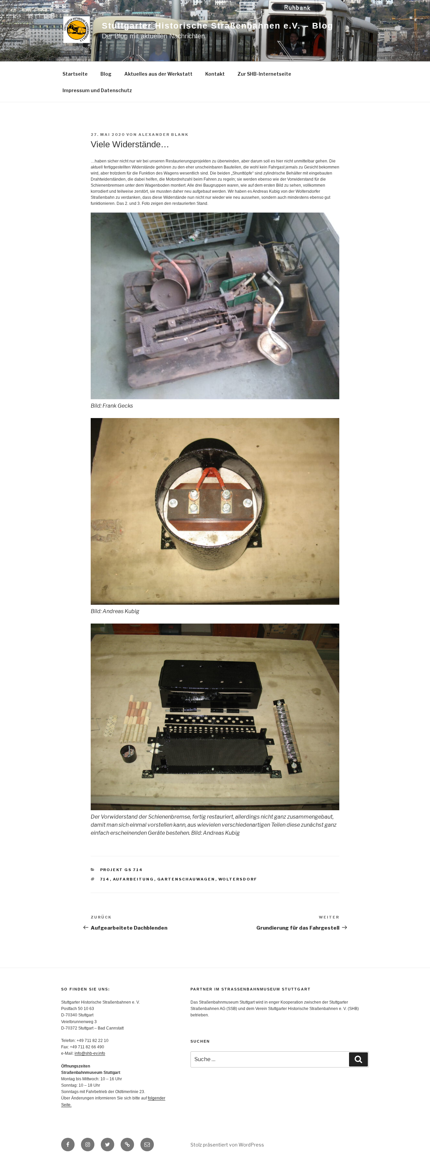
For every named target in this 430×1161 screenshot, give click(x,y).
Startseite (75, 74)
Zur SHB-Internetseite (264, 74)
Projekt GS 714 (121, 869)
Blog (106, 74)
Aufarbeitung (133, 879)
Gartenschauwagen (186, 879)
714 (105, 879)
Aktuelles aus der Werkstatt (158, 74)
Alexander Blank (163, 134)
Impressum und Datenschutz (97, 90)
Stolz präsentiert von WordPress (227, 1145)
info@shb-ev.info (90, 1053)
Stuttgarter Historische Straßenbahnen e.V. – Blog (217, 25)
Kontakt (215, 74)
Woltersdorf (238, 879)
